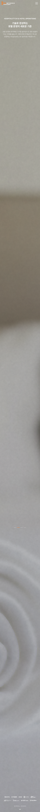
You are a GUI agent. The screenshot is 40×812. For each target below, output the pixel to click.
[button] (15, 527)
